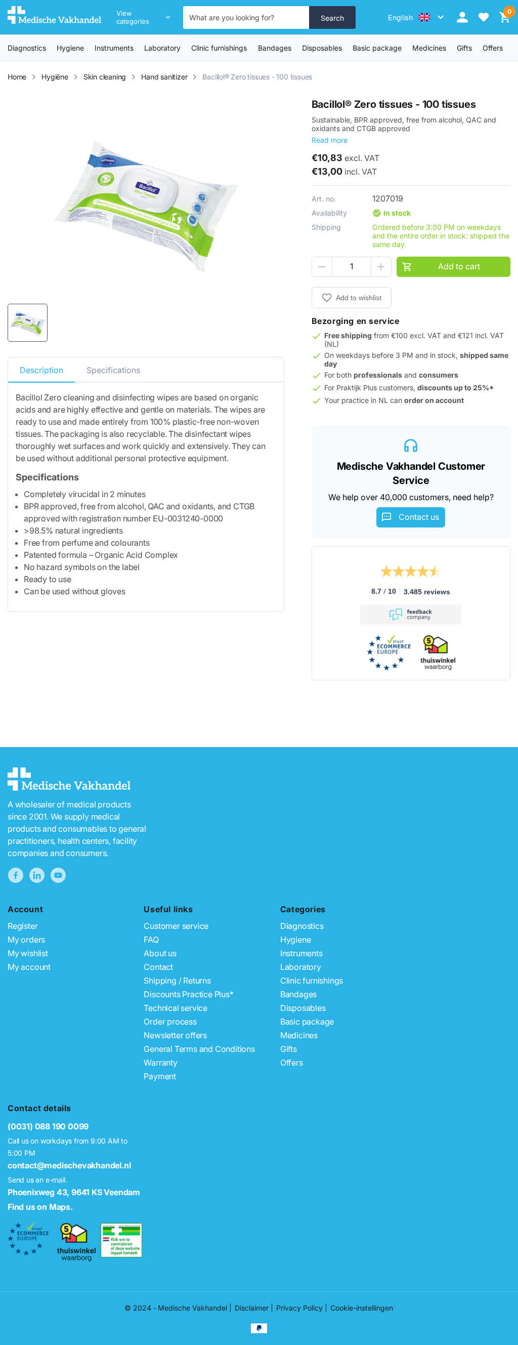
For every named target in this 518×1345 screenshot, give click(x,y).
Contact (158, 967)
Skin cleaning (104, 76)
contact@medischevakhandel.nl (69, 1165)
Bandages (274, 48)
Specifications (113, 370)
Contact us (419, 517)
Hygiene (70, 48)
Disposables (322, 48)
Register (22, 926)
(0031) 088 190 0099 (48, 1126)
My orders (26, 939)
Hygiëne (54, 76)
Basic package (377, 48)
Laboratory (162, 48)
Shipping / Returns (177, 980)
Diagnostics (27, 48)
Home (17, 76)
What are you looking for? (231, 17)
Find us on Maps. (40, 1207)
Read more (330, 140)
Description (41, 370)
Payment (160, 1076)
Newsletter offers (175, 1035)
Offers (291, 1062)
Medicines (429, 48)
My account (29, 967)
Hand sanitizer (164, 76)
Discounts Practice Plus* (188, 994)
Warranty (160, 1062)
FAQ (151, 939)
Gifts (288, 1049)
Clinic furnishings (219, 48)
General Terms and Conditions (199, 1049)
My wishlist (28, 953)
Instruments (114, 48)
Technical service (175, 1008)
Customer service (176, 926)
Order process (170, 1021)
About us (160, 953)
